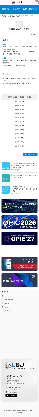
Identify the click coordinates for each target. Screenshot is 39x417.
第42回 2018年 (19, 134)
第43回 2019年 (19, 130)
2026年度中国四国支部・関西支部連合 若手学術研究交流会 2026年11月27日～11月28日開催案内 (24, 166)
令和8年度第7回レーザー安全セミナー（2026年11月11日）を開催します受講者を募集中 (24, 189)
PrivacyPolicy (8, 299)
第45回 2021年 (19, 122)
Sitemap (6, 303)
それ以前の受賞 (19, 146)
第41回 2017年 (19, 138)
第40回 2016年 (19, 142)
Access (6, 307)
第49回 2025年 (19, 105)
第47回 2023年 (19, 113)
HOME (5, 292)
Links (5, 296)
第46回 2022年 (19, 117)
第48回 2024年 (19, 109)
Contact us (7, 311)
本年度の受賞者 (19, 101)
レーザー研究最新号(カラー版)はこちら (23, 175)
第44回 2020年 (19, 126)
